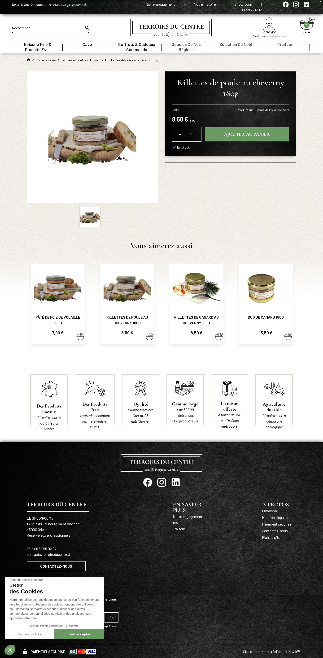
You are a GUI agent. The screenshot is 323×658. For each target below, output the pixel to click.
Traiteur (179, 528)
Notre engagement (160, 4)
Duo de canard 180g (266, 317)
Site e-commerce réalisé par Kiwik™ (271, 651)
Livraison (269, 511)
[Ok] (86, 27)
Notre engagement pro (187, 519)
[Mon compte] (269, 24)
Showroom (244, 4)
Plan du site (271, 537)
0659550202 (252, 10)
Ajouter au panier (247, 134)
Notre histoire (205, 4)
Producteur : (263, 110)
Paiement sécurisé (277, 524)
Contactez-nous (56, 566)
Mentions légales (275, 517)
